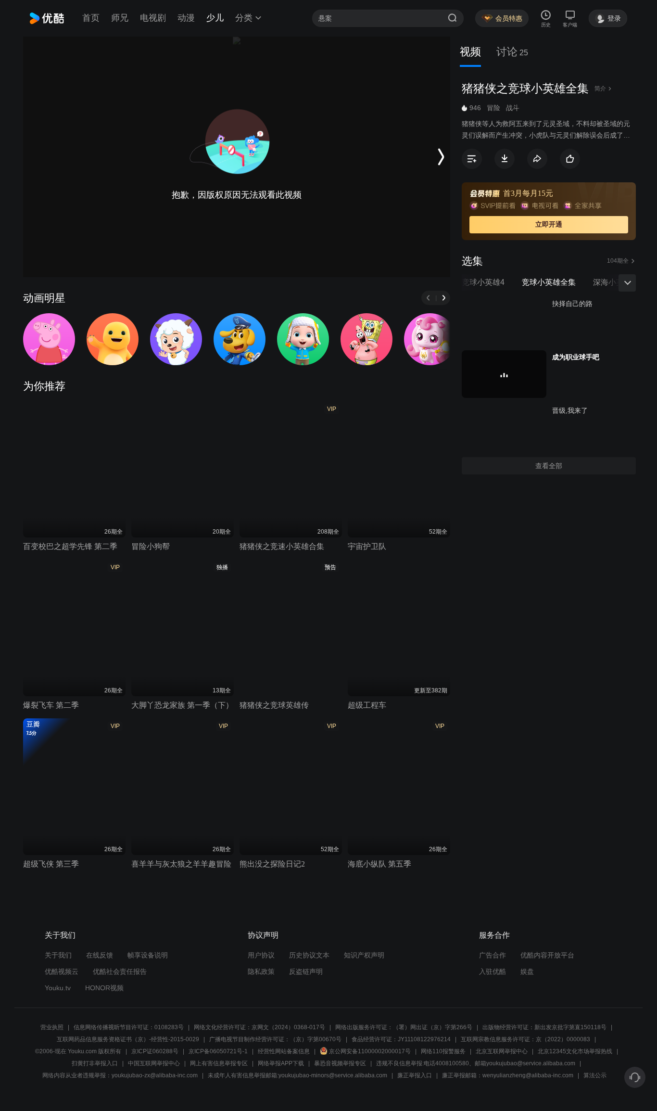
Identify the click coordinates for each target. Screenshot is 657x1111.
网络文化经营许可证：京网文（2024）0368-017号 (259, 1027)
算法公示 (594, 1075)
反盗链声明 (306, 971)
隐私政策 (261, 971)
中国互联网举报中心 (154, 1063)
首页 (91, 18)
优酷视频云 (61, 971)
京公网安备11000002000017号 (370, 1051)
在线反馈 (99, 955)
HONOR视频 (104, 988)
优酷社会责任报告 (120, 971)
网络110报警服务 (443, 1051)
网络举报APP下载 (281, 1063)
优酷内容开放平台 (547, 955)
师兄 (119, 18)
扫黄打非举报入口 (95, 1063)
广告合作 (492, 955)
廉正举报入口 (414, 1075)
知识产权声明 (364, 955)
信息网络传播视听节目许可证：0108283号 (129, 1027)
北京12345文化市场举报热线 (575, 1051)
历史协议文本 (309, 955)
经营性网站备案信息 (284, 1051)
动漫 (186, 18)
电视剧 (153, 18)
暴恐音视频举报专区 (340, 1063)
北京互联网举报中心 (502, 1051)
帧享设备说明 (147, 955)
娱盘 (527, 971)
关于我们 (58, 955)
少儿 (215, 18)
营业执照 (51, 1027)
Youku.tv (58, 988)
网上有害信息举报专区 (219, 1063)
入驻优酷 (492, 971)
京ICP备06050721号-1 (218, 1051)
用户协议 (261, 955)
